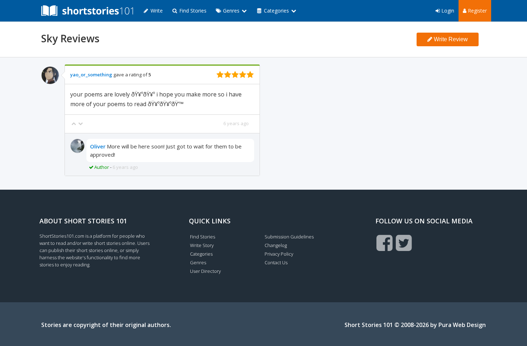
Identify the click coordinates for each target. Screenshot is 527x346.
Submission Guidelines (289, 236)
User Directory (205, 271)
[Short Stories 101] (87, 11)
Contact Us (276, 262)
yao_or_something (91, 74)
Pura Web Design (462, 325)
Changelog (276, 245)
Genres (198, 262)
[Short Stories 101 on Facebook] (384, 242)
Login (447, 10)
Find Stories (192, 10)
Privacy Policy (279, 254)
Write (156, 10)
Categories (201, 254)
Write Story (202, 245)
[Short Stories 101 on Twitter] (404, 242)
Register (476, 10)
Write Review (450, 39)
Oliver (97, 146)
